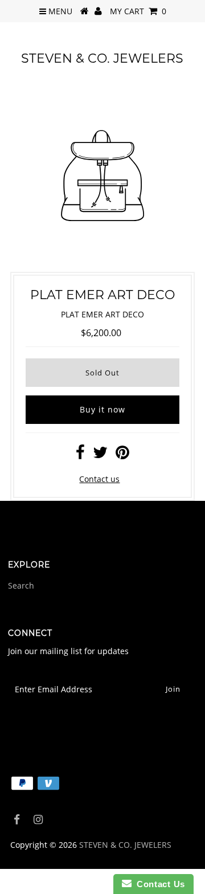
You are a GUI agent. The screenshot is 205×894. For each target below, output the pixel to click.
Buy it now (102, 409)
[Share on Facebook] (80, 455)
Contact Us (158, 884)
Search (21, 585)
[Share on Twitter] (100, 455)
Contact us (99, 478)
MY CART (138, 11)
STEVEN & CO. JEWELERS (102, 58)
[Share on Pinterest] (122, 455)
